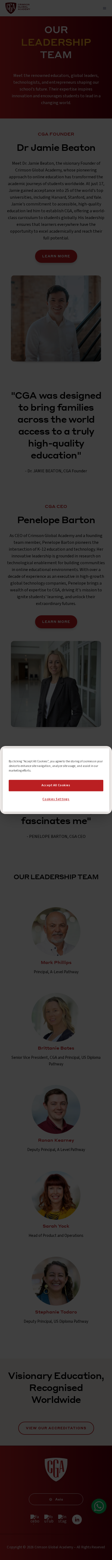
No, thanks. (56, 791)
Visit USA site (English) (56, 803)
